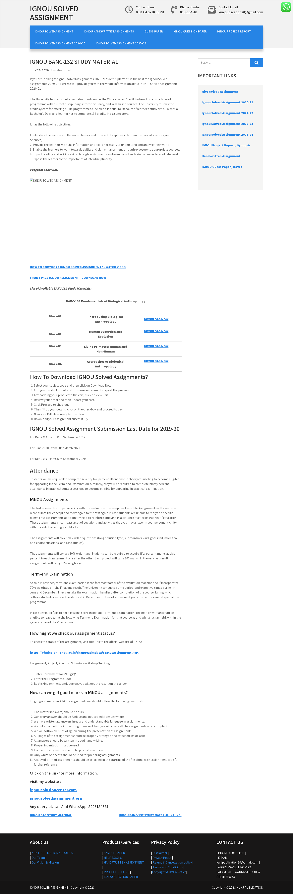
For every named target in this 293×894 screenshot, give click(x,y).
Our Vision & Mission (45, 862)
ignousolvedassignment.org (56, 798)
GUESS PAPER (154, 31)
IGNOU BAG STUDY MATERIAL (51, 815)
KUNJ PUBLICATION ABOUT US (52, 853)
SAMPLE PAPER (114, 853)
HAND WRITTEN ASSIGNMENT (124, 862)
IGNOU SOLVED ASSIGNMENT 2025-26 (121, 43)
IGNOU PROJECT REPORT (234, 31)
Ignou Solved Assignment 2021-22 (227, 113)
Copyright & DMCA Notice (169, 872)
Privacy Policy (162, 858)
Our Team (38, 858)
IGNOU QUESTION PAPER (190, 31)
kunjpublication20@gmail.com (241, 12)
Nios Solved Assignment (220, 91)
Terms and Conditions (168, 867)
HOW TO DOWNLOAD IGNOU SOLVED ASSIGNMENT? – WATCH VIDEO (78, 267)
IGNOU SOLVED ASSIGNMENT (54, 12)
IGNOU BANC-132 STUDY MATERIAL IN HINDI (150, 815)
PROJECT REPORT (116, 872)
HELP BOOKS (113, 858)
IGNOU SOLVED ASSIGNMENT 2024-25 (60, 43)
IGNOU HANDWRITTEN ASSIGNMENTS (109, 31)
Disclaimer (160, 853)
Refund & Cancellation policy (172, 862)
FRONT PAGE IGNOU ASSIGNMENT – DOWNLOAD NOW (68, 278)
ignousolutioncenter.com (53, 789)
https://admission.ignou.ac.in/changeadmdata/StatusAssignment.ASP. (84, 652)
